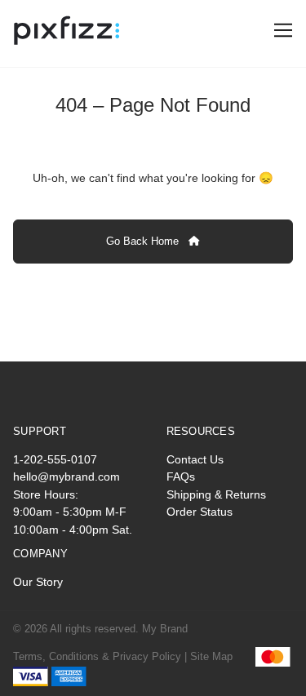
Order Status (199, 511)
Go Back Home (144, 241)
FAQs (180, 476)
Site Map (211, 656)
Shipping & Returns (216, 494)
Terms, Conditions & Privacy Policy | (100, 656)
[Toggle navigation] (280, 30)
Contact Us (195, 459)
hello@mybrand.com (66, 476)
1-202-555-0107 (55, 459)
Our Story (38, 581)
